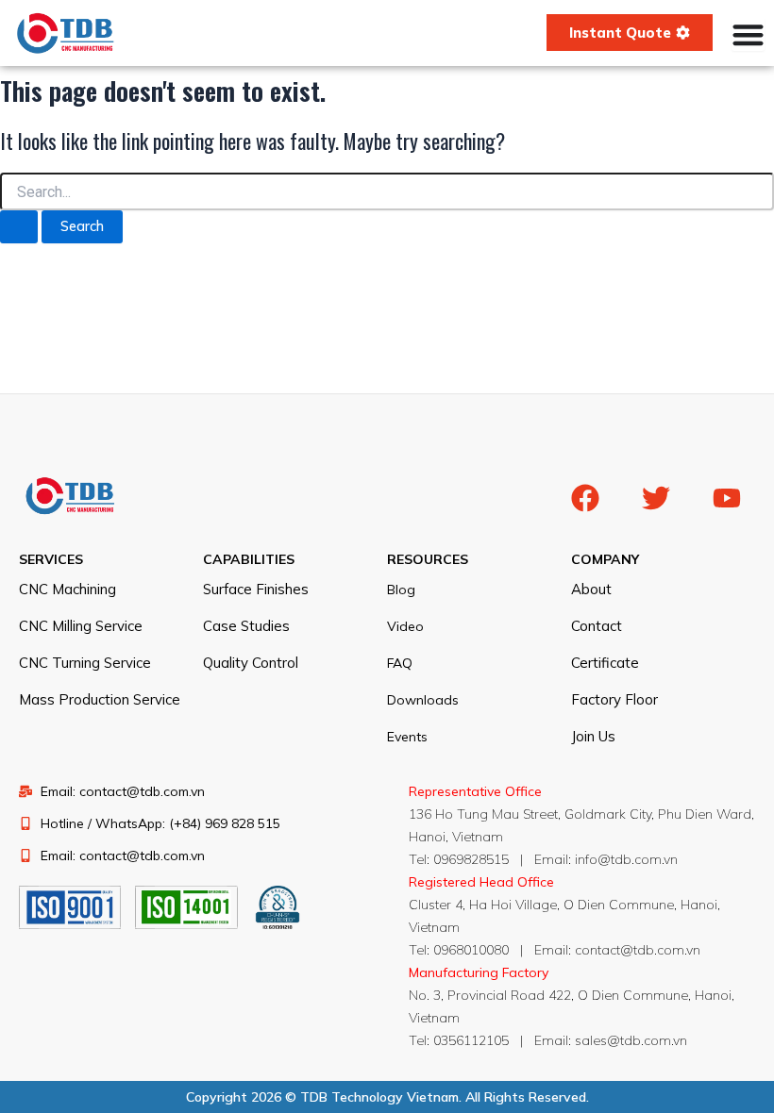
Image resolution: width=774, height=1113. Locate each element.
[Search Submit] (19, 226)
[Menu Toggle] (748, 34)
